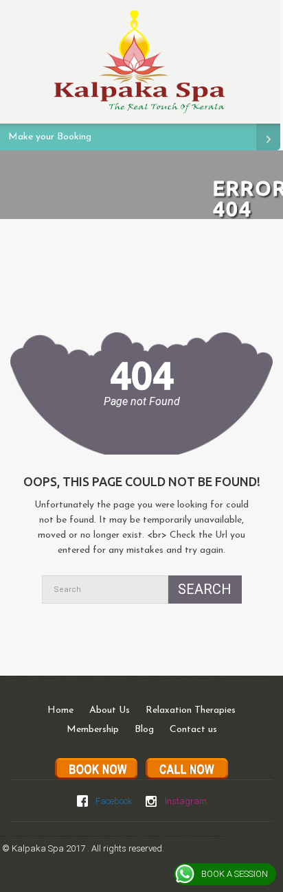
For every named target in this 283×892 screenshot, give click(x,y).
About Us (109, 710)
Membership (93, 729)
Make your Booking (49, 137)
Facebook (114, 801)
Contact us (193, 729)
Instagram (186, 801)
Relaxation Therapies (191, 710)
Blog (144, 729)
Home (60, 710)
